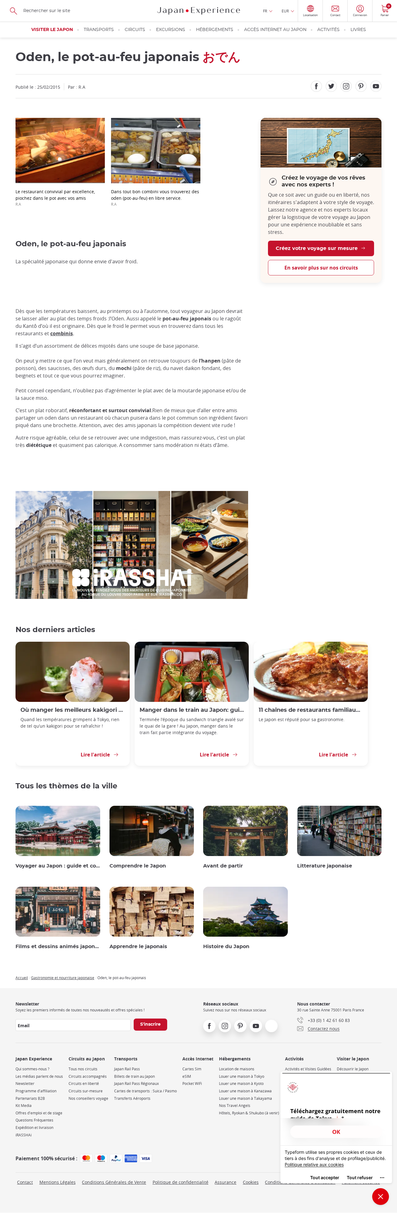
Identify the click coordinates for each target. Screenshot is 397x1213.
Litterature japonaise (324, 865)
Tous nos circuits (83, 1069)
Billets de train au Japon (134, 1076)
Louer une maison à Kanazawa (245, 1091)
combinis (61, 333)
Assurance (225, 1182)
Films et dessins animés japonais (58, 946)
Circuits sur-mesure (86, 1091)
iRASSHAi (24, 1135)
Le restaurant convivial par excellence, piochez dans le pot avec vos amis (55, 198)
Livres (358, 30)
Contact (25, 1182)
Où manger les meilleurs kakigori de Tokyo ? (72, 710)
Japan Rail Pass (127, 1069)
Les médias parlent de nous (39, 1076)
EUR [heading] (285, 10)
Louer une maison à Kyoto (241, 1083)
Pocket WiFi (192, 1083)
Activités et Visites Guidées (308, 1069)
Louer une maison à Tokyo (241, 1076)
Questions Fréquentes (34, 1120)
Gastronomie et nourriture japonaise (62, 977)
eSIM (186, 1076)
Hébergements (214, 30)
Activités (328, 30)
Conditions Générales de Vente (114, 1182)
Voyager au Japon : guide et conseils (58, 865)
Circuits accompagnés (88, 1076)
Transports (99, 30)
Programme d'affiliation (36, 1091)
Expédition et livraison (34, 1127)
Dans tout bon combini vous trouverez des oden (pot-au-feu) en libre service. (155, 198)
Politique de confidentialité (180, 1182)
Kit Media (24, 1105)
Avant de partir (223, 865)
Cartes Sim (191, 1069)
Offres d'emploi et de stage (39, 1113)
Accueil (22, 977)
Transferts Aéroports (132, 1098)
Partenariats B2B (30, 1098)
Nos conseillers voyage (88, 1098)
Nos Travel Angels (234, 1105)
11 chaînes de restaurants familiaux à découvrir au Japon (311, 710)
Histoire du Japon (226, 946)
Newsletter (25, 1083)
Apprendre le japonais (138, 946)
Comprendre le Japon (137, 865)
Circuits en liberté (84, 1083)
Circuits (135, 30)
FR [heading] (265, 10)
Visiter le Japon (52, 30)
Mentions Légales (57, 1182)
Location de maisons (236, 1069)
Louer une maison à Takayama (245, 1098)
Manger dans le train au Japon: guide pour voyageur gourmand (192, 710)
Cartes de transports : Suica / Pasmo (145, 1091)
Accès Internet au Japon (275, 30)
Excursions (170, 30)
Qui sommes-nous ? (32, 1069)
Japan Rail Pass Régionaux (136, 1083)
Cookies (251, 1182)
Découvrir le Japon (352, 1069)
